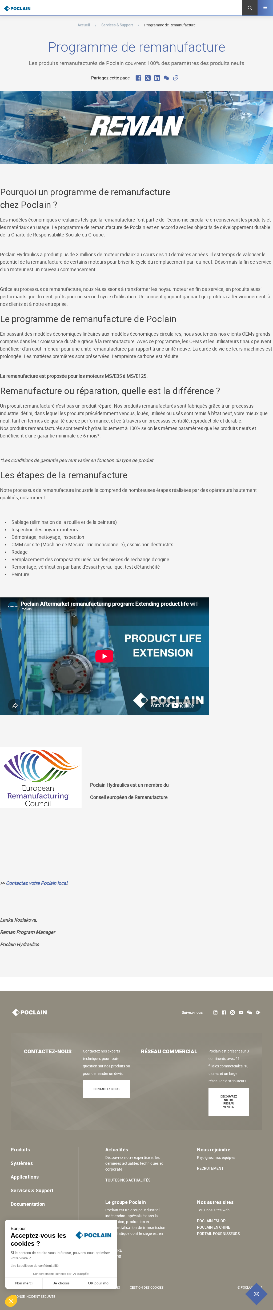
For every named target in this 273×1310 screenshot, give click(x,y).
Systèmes (22, 1163)
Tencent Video (258, 1012)
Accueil (84, 24)
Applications (25, 1177)
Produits (20, 1149)
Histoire (113, 1250)
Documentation (28, 1204)
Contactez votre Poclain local (36, 883)
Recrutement (210, 1168)
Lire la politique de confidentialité (35, 1266)
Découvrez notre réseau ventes (228, 1101)
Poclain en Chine (213, 1227)
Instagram (232, 1012)
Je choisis (61, 1283)
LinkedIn (215, 1012)
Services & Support (117, 24)
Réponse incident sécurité (33, 1296)
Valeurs (113, 1257)
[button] (11, 1301)
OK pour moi (98, 1283)
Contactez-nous (106, 1089)
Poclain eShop (211, 1221)
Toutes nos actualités (127, 1180)
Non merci (24, 1283)
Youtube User (241, 1012)
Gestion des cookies (146, 1287)
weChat (249, 1012)
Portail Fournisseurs (218, 1234)
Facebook (224, 1012)
